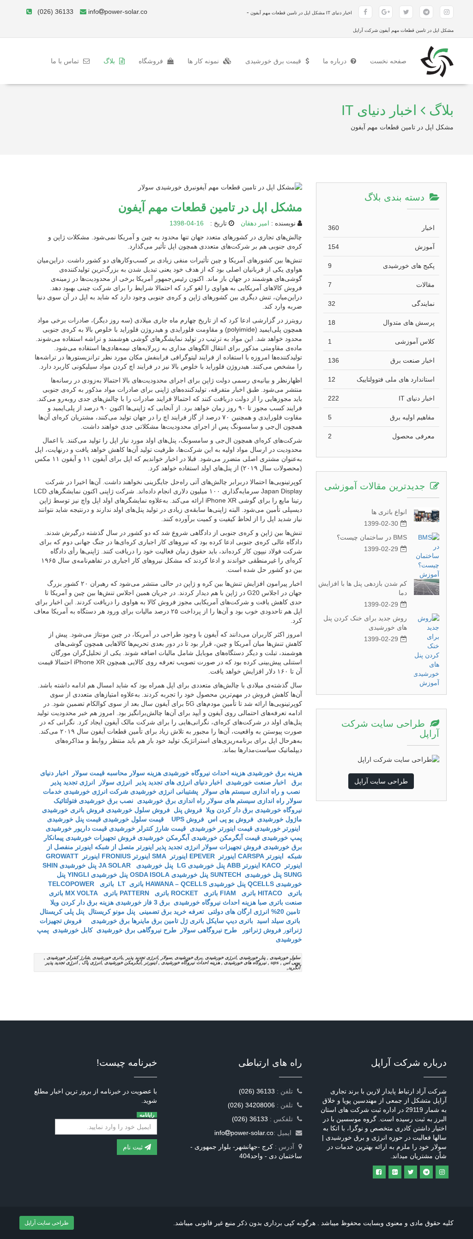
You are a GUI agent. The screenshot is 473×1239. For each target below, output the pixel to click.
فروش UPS (186, 819)
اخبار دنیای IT (381, 398)
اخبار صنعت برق (381, 360)
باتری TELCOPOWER (81, 883)
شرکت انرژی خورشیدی (96, 791)
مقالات (381, 284)
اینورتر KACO (282, 865)
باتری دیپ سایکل (229, 920)
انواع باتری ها (389, 512)
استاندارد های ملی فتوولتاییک (381, 379)
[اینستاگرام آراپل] (447, 12)
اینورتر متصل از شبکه (124, 846)
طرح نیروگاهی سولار (208, 930)
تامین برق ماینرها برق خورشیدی (132, 920)
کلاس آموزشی (381, 341)
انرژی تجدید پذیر (73, 782)
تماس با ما (66, 61)
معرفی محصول (381, 436)
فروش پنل (188, 810)
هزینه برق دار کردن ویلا (82, 902)
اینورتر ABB (243, 865)
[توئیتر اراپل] (410, 1172)
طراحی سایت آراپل (381, 781)
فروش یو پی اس (231, 819)
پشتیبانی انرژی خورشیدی (164, 791)
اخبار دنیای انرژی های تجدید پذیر (179, 782)
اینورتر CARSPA (261, 856)
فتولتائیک (65, 800)
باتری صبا (270, 902)
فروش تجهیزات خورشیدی (101, 837)
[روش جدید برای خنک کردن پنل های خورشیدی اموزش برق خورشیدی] (426, 650)
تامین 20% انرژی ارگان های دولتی (254, 911)
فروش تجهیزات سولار (231, 846)
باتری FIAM (238, 893)
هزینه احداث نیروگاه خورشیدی (214, 902)
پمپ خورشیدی (282, 837)
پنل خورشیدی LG (200, 865)
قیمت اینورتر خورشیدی (220, 828)
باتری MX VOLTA (91, 893)
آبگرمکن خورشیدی (163, 837)
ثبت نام (134, 1147)
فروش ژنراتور (261, 930)
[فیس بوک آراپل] (365, 12)
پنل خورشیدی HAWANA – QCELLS (196, 883)
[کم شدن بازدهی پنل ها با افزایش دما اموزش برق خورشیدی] (426, 587)
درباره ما (335, 61)
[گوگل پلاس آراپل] (386, 12)
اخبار (381, 227)
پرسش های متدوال (381, 322)
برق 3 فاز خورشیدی (142, 902)
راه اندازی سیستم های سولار (246, 800)
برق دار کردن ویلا (229, 810)
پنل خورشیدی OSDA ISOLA (169, 874)
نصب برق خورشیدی (106, 800)
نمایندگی (381, 303)
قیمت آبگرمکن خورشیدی (225, 837)
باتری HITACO (280, 893)
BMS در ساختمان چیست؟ (372, 537)
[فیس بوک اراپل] (379, 1172)
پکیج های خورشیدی (381, 265)
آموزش (381, 246)
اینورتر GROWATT (73, 856)
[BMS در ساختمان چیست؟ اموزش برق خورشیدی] (426, 556)
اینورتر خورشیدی (277, 828)
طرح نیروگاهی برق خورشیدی (135, 930)
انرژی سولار (115, 782)
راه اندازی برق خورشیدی (170, 800)
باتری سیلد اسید (278, 920)
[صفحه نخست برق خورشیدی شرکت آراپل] (437, 49)
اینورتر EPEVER (212, 856)
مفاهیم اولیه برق (381, 417)
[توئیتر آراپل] (406, 12)
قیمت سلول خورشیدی (134, 819)
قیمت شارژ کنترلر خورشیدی (147, 828)
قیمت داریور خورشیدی (76, 828)
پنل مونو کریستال (111, 911)
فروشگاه (152, 61)
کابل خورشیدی (72, 930)
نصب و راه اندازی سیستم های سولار (251, 791)
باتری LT (130, 883)
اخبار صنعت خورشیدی (256, 782)
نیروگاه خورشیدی (278, 810)
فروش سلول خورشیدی (138, 810)
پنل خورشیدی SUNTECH (246, 874)
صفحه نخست (384, 61)
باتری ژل (192, 920)
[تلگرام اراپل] (426, 1172)
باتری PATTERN (144, 893)
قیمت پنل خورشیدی (73, 819)
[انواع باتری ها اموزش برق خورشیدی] (426, 515)
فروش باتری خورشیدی (73, 810)
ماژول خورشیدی (279, 819)
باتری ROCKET (194, 893)
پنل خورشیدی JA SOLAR (135, 865)
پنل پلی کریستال (62, 911)
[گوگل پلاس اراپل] (394, 1172)
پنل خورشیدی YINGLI (97, 874)
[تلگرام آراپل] (426, 12)
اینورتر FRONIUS (126, 856)
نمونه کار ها (204, 61)
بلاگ (110, 61)
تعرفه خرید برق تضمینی (171, 911)
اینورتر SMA (170, 856)
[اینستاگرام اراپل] (442, 1172)
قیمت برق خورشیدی (274, 61)
